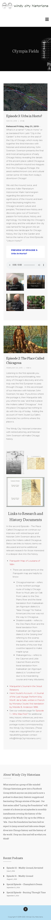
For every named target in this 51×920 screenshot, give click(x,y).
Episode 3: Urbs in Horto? (24, 115)
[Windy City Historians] (25, 6)
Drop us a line (20, 834)
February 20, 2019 (14, 368)
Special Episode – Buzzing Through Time (26, 892)
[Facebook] (25, 909)
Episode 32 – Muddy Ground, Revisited (25, 867)
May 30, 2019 (11, 121)
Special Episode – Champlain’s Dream (24, 884)
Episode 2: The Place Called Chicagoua (25, 360)
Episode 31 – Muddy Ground (20, 875)
